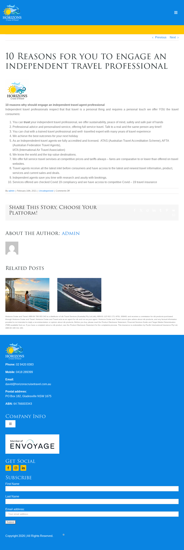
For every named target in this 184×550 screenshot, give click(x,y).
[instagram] (16, 468)
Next (173, 37)
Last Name (12, 496)
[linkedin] (23, 468)
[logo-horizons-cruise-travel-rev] (12, 5)
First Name (12, 483)
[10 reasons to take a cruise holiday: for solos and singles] (27, 279)
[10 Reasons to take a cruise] (79, 279)
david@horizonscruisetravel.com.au (28, 384)
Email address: (14, 509)
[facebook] (8, 468)
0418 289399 (24, 372)
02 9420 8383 (25, 364)
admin (11, 191)
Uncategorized (46, 191)
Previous (160, 37)
